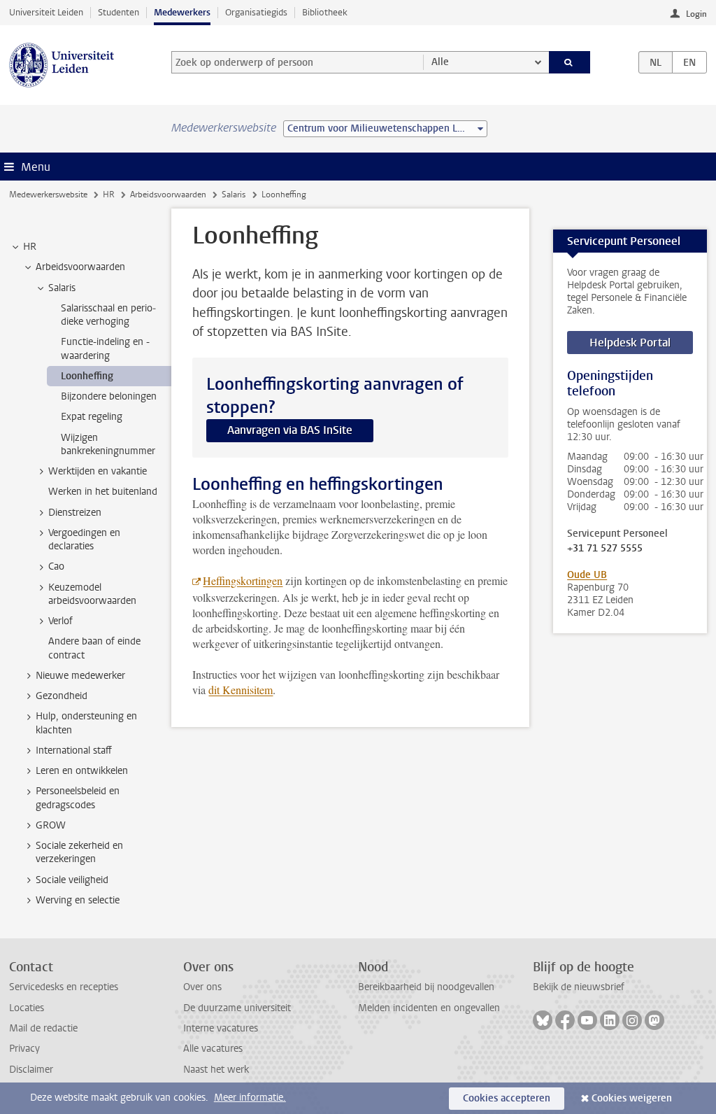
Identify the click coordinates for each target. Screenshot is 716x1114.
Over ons (202, 987)
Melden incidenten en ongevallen (429, 1008)
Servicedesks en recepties (63, 987)
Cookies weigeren (632, 1098)
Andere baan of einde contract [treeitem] (94, 648)
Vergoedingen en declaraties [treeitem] (84, 539)
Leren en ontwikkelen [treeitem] (82, 770)
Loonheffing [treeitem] (87, 376)
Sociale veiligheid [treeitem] (72, 880)
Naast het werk (216, 1069)
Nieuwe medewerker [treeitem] (80, 675)
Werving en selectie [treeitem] (78, 900)
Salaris (233, 194)
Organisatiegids (256, 12)
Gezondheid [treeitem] (61, 696)
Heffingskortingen (242, 580)
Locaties (26, 1008)
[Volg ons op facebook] (565, 1020)
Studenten (118, 12)
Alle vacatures (213, 1048)
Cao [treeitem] (56, 566)
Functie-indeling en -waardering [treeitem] (105, 348)
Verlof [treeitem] (60, 621)
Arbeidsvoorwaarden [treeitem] (80, 267)
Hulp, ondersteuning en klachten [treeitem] (86, 723)
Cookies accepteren (506, 1098)
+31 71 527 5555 (605, 548)
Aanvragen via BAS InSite (289, 430)
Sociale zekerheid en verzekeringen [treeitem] (79, 852)
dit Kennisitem (240, 689)
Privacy (24, 1048)
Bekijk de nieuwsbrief (578, 987)
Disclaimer (31, 1069)
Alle (440, 62)
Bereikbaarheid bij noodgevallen (426, 987)
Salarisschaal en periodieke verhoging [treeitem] (108, 315)
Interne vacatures (220, 1028)
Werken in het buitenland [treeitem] (102, 491)
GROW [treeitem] (51, 825)
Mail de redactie (43, 1028)
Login (696, 14)
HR (109, 194)
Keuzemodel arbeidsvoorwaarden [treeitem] (92, 594)
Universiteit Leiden (46, 12)
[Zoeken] (570, 62)
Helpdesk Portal (630, 342)
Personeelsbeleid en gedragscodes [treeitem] (78, 797)
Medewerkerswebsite (48, 194)
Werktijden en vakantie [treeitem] (97, 471)
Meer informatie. (250, 1097)
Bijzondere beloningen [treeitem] (109, 396)
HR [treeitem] (29, 246)
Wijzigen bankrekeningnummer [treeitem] (108, 444)
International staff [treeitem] (74, 750)
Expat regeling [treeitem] (91, 416)
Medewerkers (182, 12)
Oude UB (587, 574)
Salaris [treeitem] (62, 288)
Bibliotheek (325, 12)
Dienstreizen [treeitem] (74, 512)
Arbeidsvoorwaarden (168, 194)
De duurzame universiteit (237, 1008)
